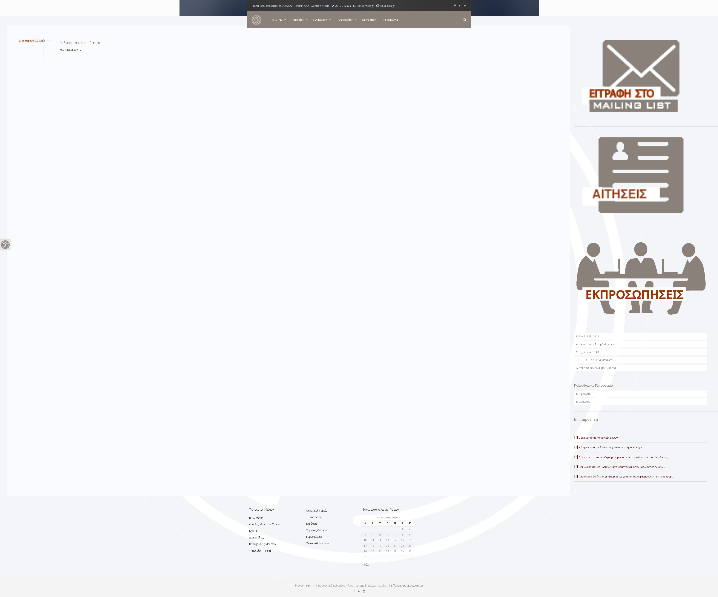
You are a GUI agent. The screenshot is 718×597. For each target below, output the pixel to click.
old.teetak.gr (387, 5)
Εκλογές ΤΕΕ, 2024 (587, 336)
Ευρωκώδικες (314, 536)
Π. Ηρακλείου (584, 394)
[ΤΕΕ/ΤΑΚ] (256, 19)
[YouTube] (460, 5)
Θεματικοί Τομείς (316, 510)
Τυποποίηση (314, 517)
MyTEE (253, 531)
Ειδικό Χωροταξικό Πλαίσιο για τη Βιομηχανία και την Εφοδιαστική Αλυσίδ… (622, 467)
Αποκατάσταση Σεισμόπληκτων (595, 344)
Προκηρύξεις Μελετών (263, 544)
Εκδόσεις (311, 523)
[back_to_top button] (700, 589)
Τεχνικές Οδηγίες (316, 530)
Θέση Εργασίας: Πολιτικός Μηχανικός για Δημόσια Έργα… (611, 447)
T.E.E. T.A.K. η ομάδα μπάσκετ (594, 360)
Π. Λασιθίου (583, 401)
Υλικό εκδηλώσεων (317, 543)
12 (379, 540)
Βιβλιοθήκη (256, 518)
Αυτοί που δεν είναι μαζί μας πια (596, 368)
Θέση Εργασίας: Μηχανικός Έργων (598, 437)
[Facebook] (455, 5)
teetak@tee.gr (365, 5)
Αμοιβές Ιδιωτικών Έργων (264, 524)
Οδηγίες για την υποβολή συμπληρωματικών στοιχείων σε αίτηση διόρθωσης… (624, 457)
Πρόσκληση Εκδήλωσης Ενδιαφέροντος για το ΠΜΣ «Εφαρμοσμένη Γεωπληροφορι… (626, 476)
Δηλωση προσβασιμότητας (79, 42)
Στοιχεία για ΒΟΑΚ (587, 352)
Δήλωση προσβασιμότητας (407, 585)
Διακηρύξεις (256, 537)
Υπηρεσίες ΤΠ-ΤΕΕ (260, 550)
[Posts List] (465, 5)
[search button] (464, 19)
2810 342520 (343, 5)
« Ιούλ (365, 564)
